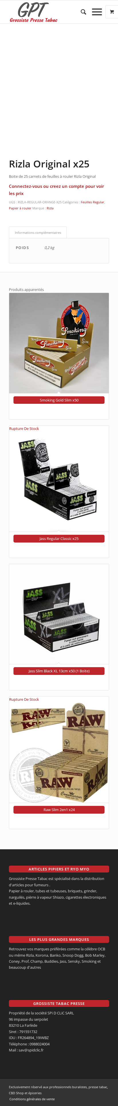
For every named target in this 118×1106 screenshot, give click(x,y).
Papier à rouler (20, 208)
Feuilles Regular (92, 202)
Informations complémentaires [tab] (38, 232)
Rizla (50, 208)
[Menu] (94, 11)
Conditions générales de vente (32, 1099)
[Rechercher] (80, 11)
